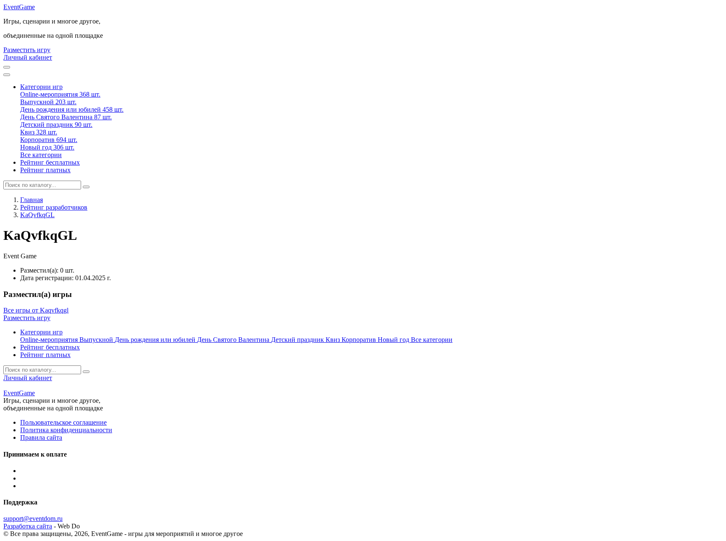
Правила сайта (41, 437)
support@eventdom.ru (33, 518)
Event (19, 7)
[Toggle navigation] (6, 75)
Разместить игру (26, 49)
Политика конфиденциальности (66, 429)
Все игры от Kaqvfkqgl (35, 310)
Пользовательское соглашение (63, 422)
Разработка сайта (27, 526)
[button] (41, 86)
